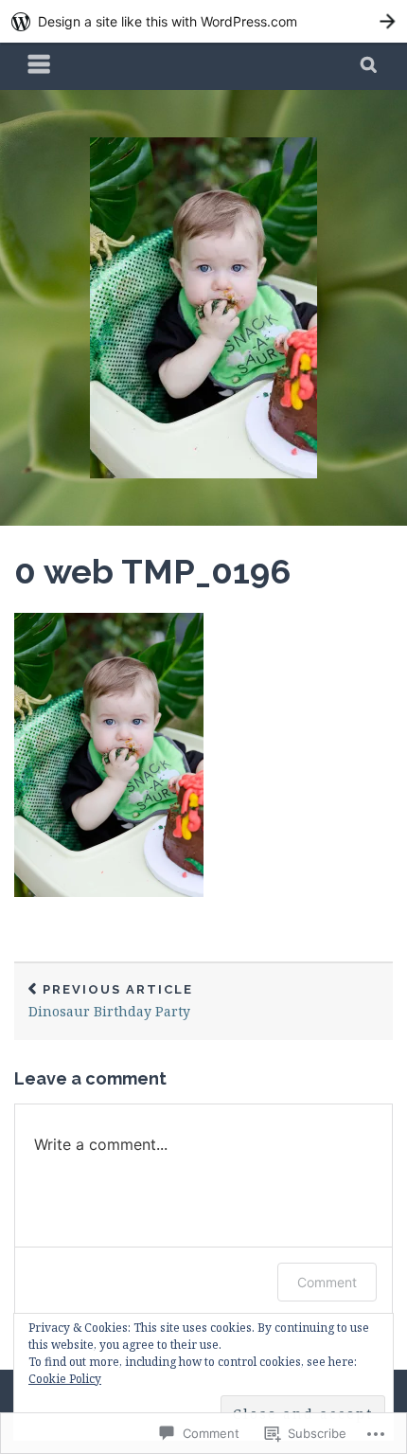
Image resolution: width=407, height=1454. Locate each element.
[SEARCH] (369, 66)
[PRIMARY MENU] (39, 66)
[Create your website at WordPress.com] (203, 21)
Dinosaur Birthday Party (110, 1001)
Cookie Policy (64, 1379)
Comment (327, 1282)
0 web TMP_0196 (152, 571)
